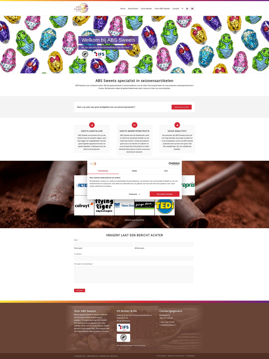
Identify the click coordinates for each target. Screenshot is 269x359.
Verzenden (79, 290)
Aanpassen (133, 194)
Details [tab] (134, 171)
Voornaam (78, 248)
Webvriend (113, 356)
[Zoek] (182, 8)
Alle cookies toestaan (164, 194)
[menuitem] (123, 8)
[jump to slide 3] (136, 67)
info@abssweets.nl (168, 325)
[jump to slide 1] (133, 67)
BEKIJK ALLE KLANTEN (134, 220)
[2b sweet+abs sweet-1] (81, 8)
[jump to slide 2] (134, 67)
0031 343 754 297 (168, 322)
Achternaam (139, 248)
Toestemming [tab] (103, 171)
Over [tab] (166, 171)
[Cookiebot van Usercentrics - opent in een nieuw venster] (170, 163)
